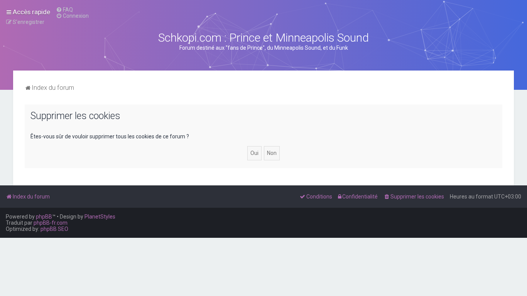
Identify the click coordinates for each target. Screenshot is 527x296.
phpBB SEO (54, 229)
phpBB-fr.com (51, 223)
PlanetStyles (99, 217)
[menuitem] (64, 10)
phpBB (44, 217)
